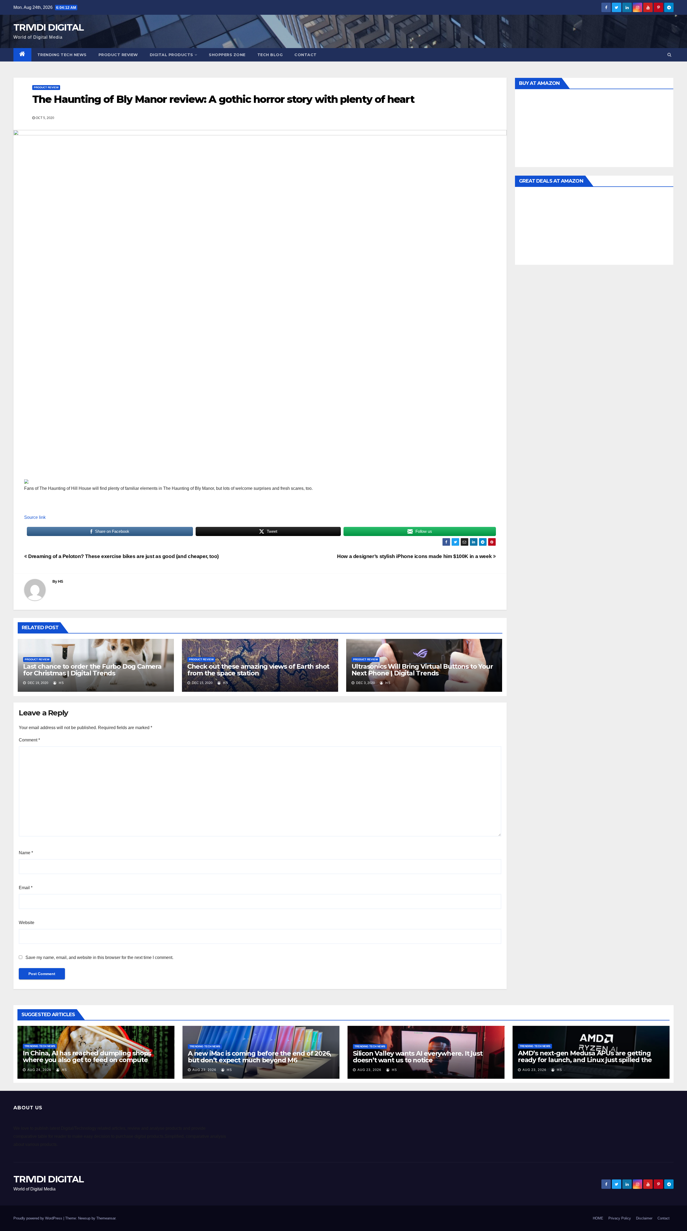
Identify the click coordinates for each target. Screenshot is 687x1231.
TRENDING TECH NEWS (62, 54)
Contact (305, 54)
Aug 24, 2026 (39, 1070)
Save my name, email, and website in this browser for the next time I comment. (99, 957)
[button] (669, 54)
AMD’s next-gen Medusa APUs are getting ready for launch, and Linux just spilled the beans (585, 1059)
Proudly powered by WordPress (38, 1218)
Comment (29, 740)
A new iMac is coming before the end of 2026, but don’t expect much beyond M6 (259, 1056)
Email (25, 887)
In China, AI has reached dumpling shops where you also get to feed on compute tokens (87, 1059)
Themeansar (105, 1218)
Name (26, 852)
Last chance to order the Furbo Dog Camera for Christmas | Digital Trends (92, 669)
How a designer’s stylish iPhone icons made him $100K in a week (415, 556)
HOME (598, 1218)
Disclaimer (644, 1218)
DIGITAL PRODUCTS (171, 54)
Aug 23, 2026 (204, 1070)
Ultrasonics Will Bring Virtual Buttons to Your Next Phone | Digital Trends (422, 669)
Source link (35, 517)
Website (26, 922)
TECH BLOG (270, 54)
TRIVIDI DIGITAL (48, 27)
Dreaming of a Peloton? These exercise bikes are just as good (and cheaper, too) (123, 556)
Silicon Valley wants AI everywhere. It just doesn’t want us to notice (417, 1056)
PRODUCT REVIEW (118, 54)
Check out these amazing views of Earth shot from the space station (258, 669)
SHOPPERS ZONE (227, 54)
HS (60, 581)
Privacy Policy (619, 1218)
